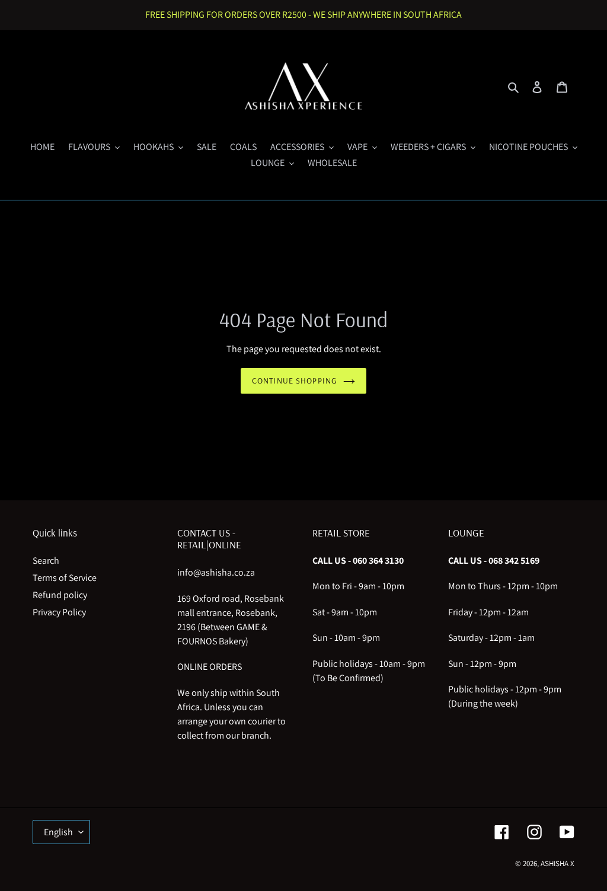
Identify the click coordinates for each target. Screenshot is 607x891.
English (58, 832)
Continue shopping (294, 380)
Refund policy (60, 595)
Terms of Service (65, 577)
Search (46, 560)
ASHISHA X (557, 863)
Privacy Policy (59, 612)
